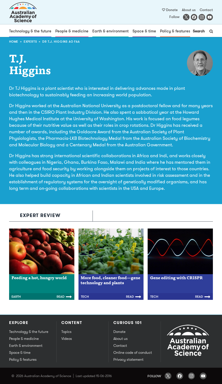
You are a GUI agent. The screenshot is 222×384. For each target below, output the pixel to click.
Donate (172, 10)
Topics (66, 331)
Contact (206, 10)
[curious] (23, 12)
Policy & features (175, 30)
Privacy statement (128, 359)
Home (13, 41)
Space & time (144, 30)
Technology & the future (30, 30)
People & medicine (71, 30)
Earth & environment (110, 30)
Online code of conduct (132, 352)
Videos (66, 338)
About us (189, 10)
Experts (30, 41)
